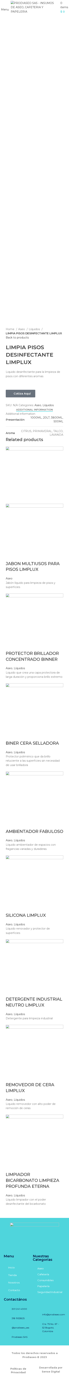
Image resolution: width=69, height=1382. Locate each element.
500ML (58, 421)
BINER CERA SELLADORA (32, 743)
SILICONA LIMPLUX (26, 915)
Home (10, 329)
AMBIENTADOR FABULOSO (34, 831)
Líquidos (35, 329)
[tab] (34, 409)
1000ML (36, 417)
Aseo (22, 329)
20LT (46, 417)
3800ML (57, 417)
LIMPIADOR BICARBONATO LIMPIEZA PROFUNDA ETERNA (32, 1180)
